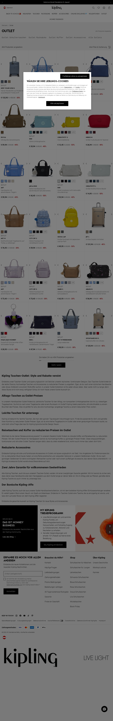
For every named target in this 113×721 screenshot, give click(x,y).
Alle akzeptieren (57, 103)
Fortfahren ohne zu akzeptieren (75, 76)
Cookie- (77, 87)
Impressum (41, 97)
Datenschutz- (68, 87)
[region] (57, 90)
